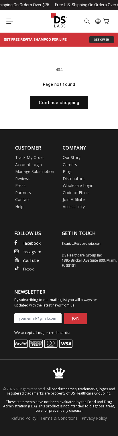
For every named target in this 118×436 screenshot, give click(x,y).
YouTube (30, 260)
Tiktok (28, 269)
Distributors (73, 178)
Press (20, 185)
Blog (67, 171)
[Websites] (98, 21)
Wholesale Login (78, 185)
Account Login (28, 164)
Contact (22, 199)
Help (19, 206)
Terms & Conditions (59, 418)
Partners (23, 192)
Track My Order (29, 157)
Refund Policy (23, 418)
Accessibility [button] (74, 206)
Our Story (71, 157)
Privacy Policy (94, 418)
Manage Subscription (34, 171)
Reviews (22, 178)
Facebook (31, 243)
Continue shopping (59, 102)
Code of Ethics (76, 192)
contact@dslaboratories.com (82, 244)
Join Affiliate (74, 199)
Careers (70, 164)
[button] (9, 21)
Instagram (31, 251)
